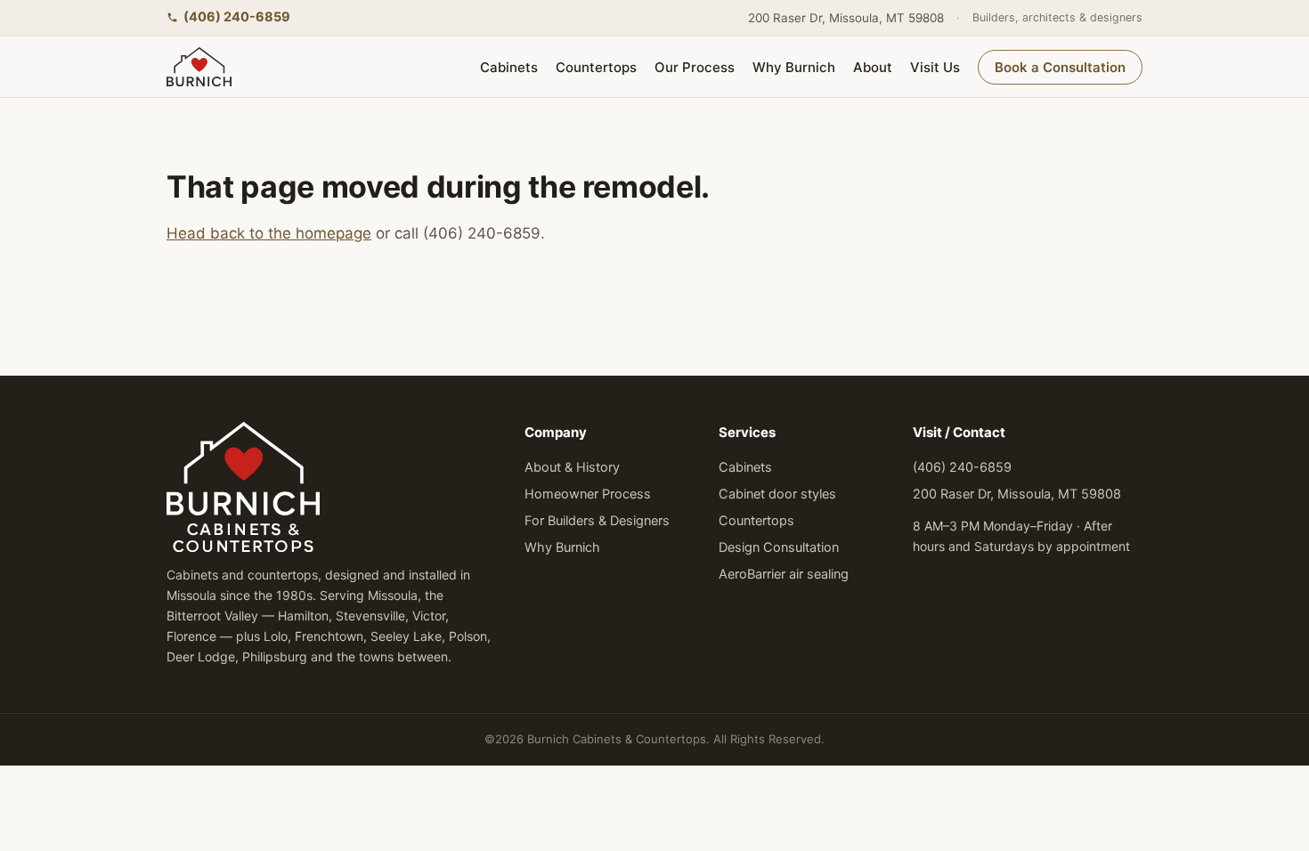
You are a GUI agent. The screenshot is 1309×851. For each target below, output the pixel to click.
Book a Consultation (1060, 67)
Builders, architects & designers (1057, 17)
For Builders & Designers (597, 521)
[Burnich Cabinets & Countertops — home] (199, 66)
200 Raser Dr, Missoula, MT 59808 (846, 18)
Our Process (694, 67)
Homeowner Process (587, 494)
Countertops (596, 67)
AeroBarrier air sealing (784, 574)
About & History (572, 467)
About (872, 67)
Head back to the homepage (269, 233)
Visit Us (935, 67)
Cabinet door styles (777, 494)
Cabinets (509, 67)
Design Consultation (779, 547)
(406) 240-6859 (236, 17)
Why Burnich (793, 67)
